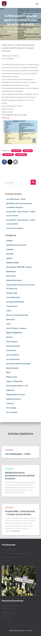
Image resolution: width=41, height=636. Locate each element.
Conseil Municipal (13, 297)
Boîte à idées (11, 276)
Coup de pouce (11, 306)
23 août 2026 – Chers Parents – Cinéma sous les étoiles (20, 513)
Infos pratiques (12, 341)
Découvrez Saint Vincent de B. (17, 315)
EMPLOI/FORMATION (14, 333)
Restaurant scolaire (13, 399)
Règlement (10, 390)
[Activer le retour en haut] (36, 631)
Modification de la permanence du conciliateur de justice (20, 475)
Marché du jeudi (12, 368)
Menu (8, 372)
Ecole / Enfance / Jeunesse (16, 328)
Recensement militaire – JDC (17, 386)
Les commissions (13, 359)
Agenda (9, 258)
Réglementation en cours (15, 394)
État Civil (9, 337)
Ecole (8, 324)
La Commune (11, 350)
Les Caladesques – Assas (16, 199)
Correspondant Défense (15, 302)
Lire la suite (16, 531)
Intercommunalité (13, 346)
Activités (9, 241)
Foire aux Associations (14, 228)
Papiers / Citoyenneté (14, 381)
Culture (9, 311)
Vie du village (8, 154)
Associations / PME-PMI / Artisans (19, 267)
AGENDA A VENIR (12, 263)
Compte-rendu (11, 293)
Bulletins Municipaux (14, 280)
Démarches (10, 319)
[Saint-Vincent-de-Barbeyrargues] (5, 4)
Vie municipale (21, 154)
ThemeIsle (28, 630)
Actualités (16, 150)
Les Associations (12, 355)
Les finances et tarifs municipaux (18, 364)
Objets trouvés (11, 377)
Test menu (10, 403)
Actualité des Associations (16, 245)
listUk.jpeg (6, 118)
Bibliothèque (11, 271)
